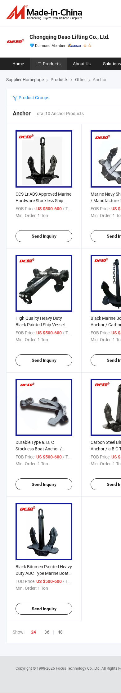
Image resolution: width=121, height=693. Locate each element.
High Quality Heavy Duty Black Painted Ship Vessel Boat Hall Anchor (40, 324)
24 (33, 632)
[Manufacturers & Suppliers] (45, 12)
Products (51, 64)
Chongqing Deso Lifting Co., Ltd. (69, 37)
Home (18, 64)
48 (60, 632)
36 (46, 632)
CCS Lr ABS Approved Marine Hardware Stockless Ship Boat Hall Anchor (43, 200)
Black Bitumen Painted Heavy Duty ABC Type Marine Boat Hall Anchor (44, 573)
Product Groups (33, 97)
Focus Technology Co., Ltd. (78, 668)
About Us (82, 64)
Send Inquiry (44, 236)
